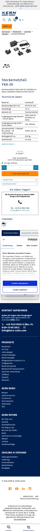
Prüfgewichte (7, 363)
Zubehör (27, 32)
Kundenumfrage (8, 444)
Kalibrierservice (8, 395)
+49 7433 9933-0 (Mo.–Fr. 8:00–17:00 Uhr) (17, 326)
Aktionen (5, 380)
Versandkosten (8, 462)
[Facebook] (10, 489)
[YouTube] (16, 489)
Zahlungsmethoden (10, 457)
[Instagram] (30, 489)
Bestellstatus (7, 465)
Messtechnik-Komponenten (13, 369)
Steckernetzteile (18, 34)
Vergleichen (8, 180)
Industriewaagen (9, 355)
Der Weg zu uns (8, 427)
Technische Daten (10, 233)
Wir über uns (7, 419)
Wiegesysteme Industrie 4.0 (13, 360)
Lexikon (5, 441)
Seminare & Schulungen (12, 436)
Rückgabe (6, 468)
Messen (5, 393)
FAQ (3, 407)
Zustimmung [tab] (8, 245)
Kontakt (5, 422)
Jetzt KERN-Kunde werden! (26, 6)
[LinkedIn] (23, 489)
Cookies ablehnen (20, 290)
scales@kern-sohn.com (20, 210)
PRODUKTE (17, 32)
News (4, 433)
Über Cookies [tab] (31, 245)
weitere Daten (8, 144)
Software (5, 374)
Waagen (5, 34)
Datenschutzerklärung (29, 499)
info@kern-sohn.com (14, 330)
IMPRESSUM (28, 496)
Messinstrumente (9, 366)
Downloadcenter (10, 184)
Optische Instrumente (11, 372)
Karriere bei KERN (9, 430)
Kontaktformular (8, 425)
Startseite (6, 32)
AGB (36, 496)
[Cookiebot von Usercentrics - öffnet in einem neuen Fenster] (28, 239)
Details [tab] (19, 245)
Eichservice (6, 398)
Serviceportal (7, 401)
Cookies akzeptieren (20, 283)
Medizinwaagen (8, 358)
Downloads (6, 404)
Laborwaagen (7, 352)
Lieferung (6, 460)
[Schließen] (21, 8)
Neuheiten (6, 347)
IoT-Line (5, 349)
